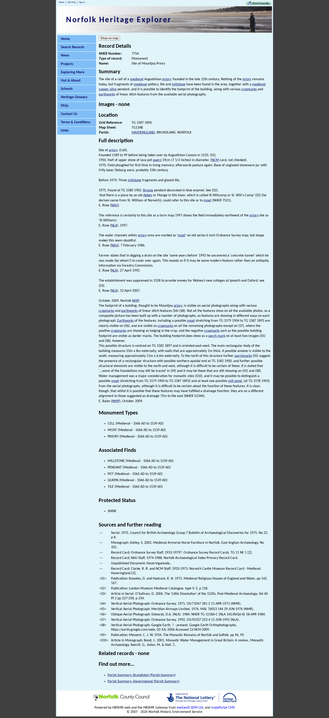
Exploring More (72, 72)
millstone (178, 84)
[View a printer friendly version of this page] (258, 4)
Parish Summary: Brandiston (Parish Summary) (142, 675)
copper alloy (108, 89)
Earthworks (125, 321)
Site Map (72, 2)
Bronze (148, 190)
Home (61, 2)
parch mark (216, 336)
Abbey (147, 195)
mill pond (235, 381)
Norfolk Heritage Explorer (118, 20)
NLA (114, 225)
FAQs (64, 106)
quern (157, 160)
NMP (135, 301)
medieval (136, 79)
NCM (215, 160)
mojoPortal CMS (223, 707)
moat (207, 200)
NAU (114, 205)
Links (64, 130)
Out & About (71, 80)
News (65, 55)
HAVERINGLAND (143, 132)
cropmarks (249, 89)
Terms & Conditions (75, 122)
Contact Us (69, 114)
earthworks (107, 94)
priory (166, 79)
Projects (67, 64)
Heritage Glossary (74, 97)
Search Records (72, 47)
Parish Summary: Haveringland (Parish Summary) (143, 681)
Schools (67, 89)
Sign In (82, 2)
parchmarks (243, 356)
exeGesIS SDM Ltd (190, 707)
